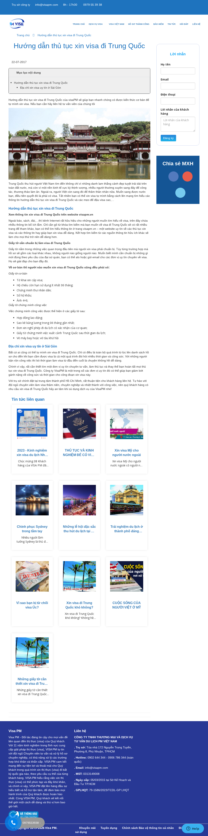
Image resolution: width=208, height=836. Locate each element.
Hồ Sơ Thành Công (138, 24)
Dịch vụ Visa (96, 24)
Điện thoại (168, 94)
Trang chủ (79, 24)
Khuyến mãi (87, 827)
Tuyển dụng (109, 827)
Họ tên (165, 64)
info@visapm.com (46, 4)
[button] (79, 72)
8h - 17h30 (69, 4)
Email (165, 79)
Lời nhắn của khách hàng (175, 111)
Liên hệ (196, 24)
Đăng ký (168, 138)
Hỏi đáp (184, 24)
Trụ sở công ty (20, 4)
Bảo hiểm (158, 24)
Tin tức (172, 24)
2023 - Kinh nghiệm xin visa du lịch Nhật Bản (32, 455)
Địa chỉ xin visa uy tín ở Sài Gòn (40, 87)
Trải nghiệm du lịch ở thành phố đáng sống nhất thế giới (126, 531)
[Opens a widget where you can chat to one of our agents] (193, 829)
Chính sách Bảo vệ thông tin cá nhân (148, 827)
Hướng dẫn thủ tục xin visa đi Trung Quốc (64, 35)
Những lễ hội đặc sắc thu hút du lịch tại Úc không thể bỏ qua (79, 531)
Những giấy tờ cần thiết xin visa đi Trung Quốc (32, 683)
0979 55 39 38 (92, 4)
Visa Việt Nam (116, 24)
